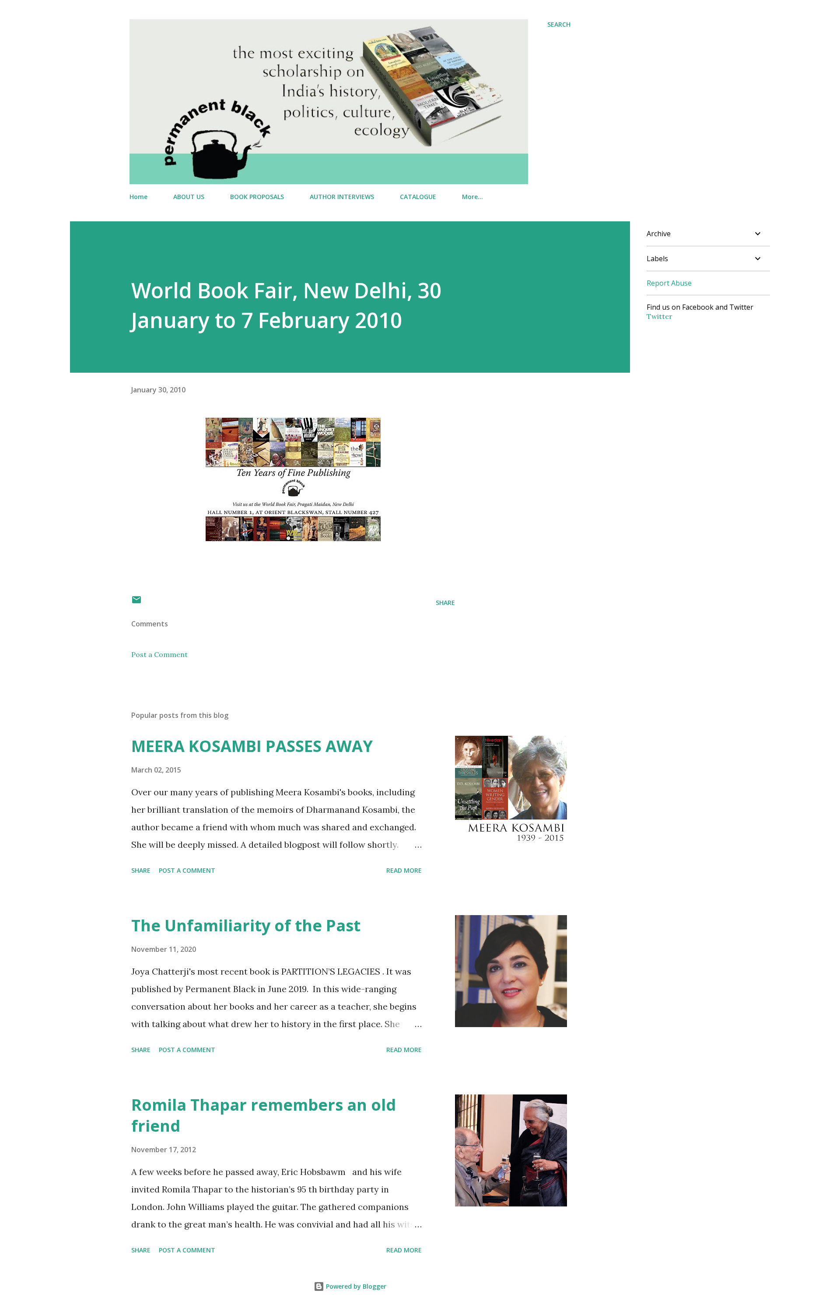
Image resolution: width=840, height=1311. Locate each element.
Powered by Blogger (355, 1286)
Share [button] (445, 602)
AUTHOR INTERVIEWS (342, 196)
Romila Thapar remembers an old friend (263, 1115)
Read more (404, 870)
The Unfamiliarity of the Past (245, 925)
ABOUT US (188, 196)
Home (138, 196)
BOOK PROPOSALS (257, 196)
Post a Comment (159, 654)
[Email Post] (136, 602)
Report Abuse (669, 283)
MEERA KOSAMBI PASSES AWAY (252, 746)
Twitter (659, 316)
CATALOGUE (418, 196)
